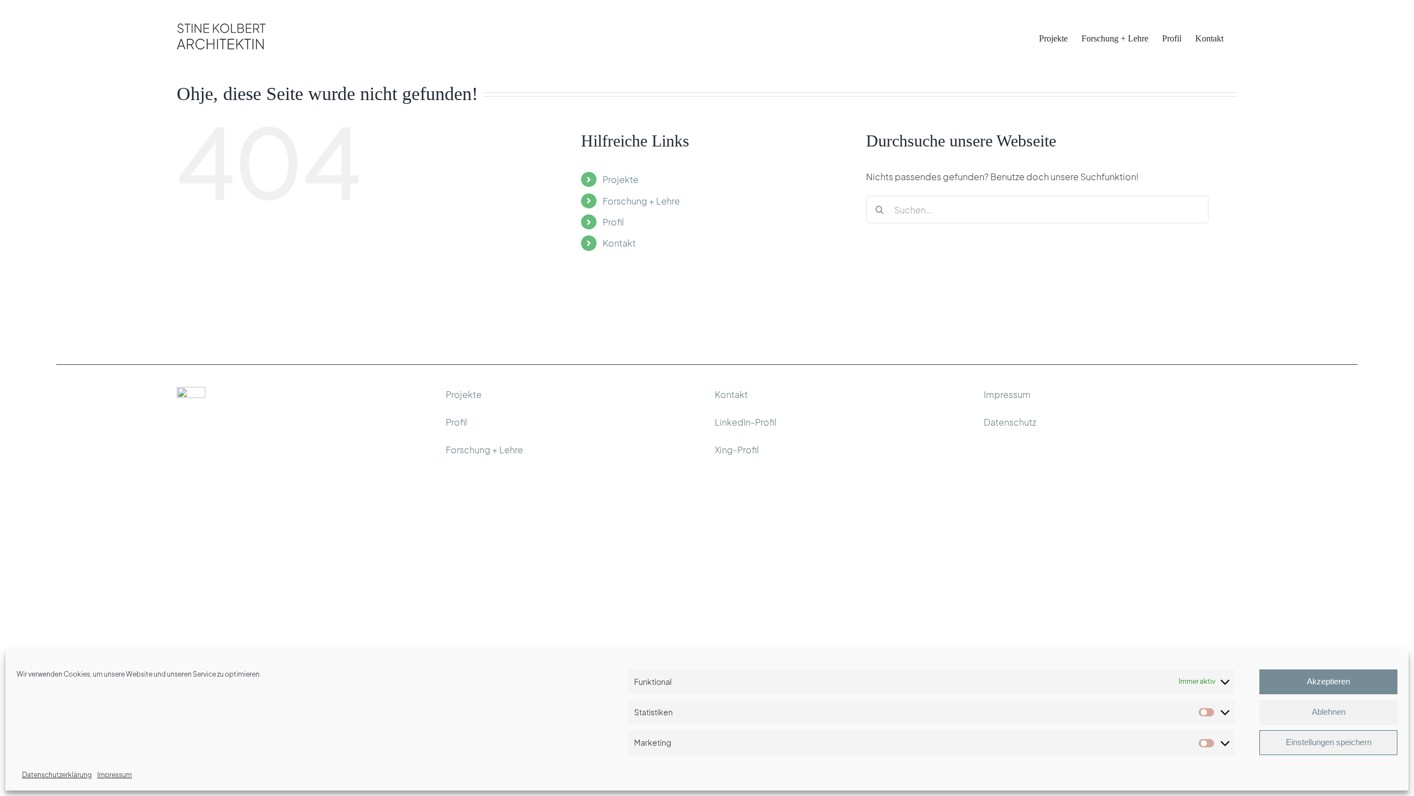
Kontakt (619, 243)
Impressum (114, 775)
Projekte (621, 179)
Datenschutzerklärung (57, 775)
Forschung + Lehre (641, 201)
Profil (613, 222)
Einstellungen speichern (1328, 742)
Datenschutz (1010, 422)
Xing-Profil (737, 449)
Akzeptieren (1328, 681)
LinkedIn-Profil (746, 422)
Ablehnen (1329, 711)
